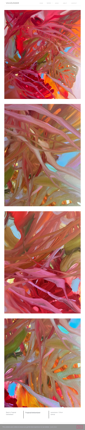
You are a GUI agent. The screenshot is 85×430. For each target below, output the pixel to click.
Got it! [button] (80, 427)
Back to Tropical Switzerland (11, 413)
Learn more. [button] (53, 427)
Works (49, 3)
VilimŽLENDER (12, 3)
